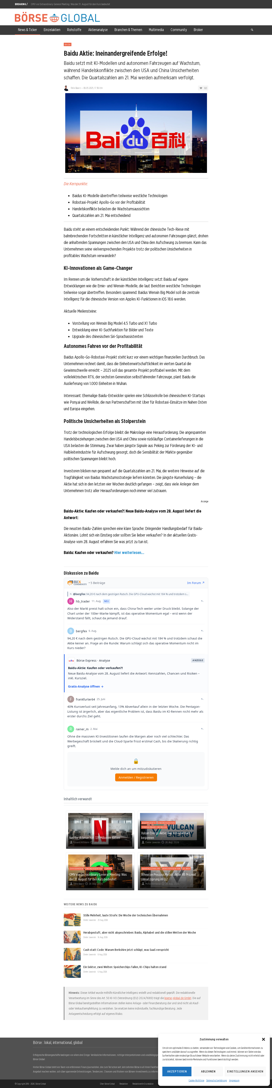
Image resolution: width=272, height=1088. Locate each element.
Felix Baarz (76, 88)
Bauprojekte (149, 823)
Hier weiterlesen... (129, 552)
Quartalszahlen (151, 868)
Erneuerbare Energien (154, 827)
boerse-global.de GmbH (177, 998)
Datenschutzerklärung (216, 1080)
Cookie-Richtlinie (196, 1080)
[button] (263, 1039)
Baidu (68, 44)
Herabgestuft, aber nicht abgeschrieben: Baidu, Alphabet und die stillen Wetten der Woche (139, 932)
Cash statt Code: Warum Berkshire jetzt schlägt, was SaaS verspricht (126, 950)
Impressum (234, 1080)
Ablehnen (208, 1071)
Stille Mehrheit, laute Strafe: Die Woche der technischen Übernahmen (125, 915)
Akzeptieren (177, 1071)
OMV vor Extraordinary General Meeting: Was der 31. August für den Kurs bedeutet (70, 4)
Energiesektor (166, 823)
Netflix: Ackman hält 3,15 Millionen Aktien (94, 838)
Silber (186, 868)
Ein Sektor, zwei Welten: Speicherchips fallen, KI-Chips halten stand (124, 967)
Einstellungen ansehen (245, 1071)
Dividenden (76, 868)
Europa (108, 868)
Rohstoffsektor (171, 868)
